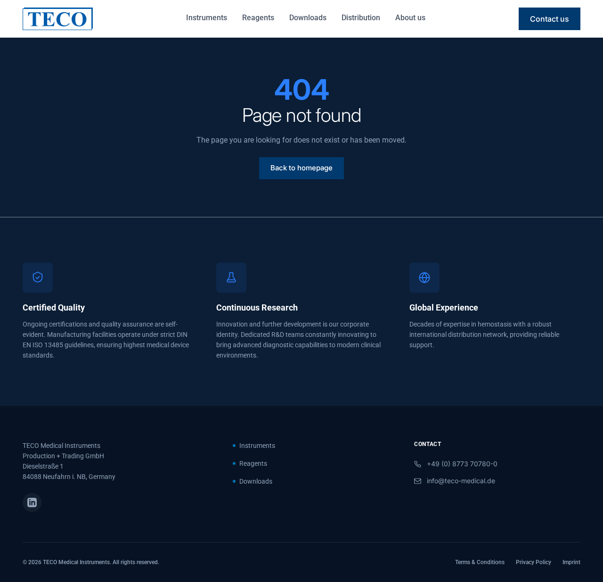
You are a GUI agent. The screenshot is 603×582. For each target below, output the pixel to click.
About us (410, 17)
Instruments (206, 17)
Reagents (258, 17)
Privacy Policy (533, 562)
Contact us (549, 19)
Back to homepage (301, 167)
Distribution (361, 17)
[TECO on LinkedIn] (32, 502)
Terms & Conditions (480, 562)
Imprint (571, 562)
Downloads (307, 17)
